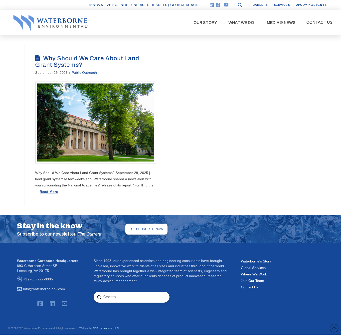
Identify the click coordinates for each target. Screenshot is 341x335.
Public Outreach (84, 73)
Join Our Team (252, 281)
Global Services (253, 268)
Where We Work (254, 274)
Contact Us (249, 287)
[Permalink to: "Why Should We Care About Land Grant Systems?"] (95, 123)
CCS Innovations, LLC (106, 328)
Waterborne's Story (256, 261)
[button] (205, 22)
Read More (49, 192)
